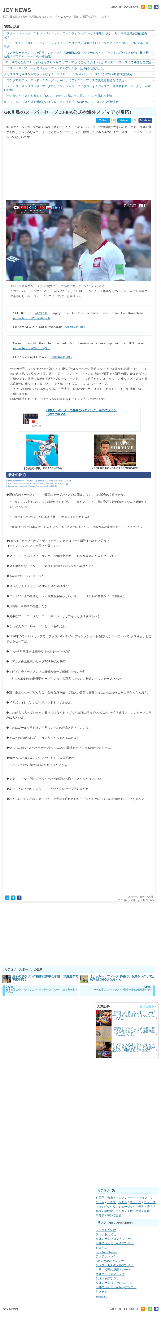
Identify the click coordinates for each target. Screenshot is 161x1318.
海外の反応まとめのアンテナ (115, 1243)
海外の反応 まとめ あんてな (114, 1282)
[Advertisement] (78, 169)
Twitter (103, 120)
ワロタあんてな (106, 1230)
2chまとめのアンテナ (110, 1260)
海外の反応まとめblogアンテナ (116, 1287)
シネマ (111, 1202)
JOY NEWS (17, 10)
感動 (138, 1211)
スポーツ (133, 896)
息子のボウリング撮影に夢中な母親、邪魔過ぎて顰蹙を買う (45, 978)
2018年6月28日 (74, 327)
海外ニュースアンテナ (110, 1274)
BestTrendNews (106, 1252)
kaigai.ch (101, 1296)
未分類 (100, 1215)
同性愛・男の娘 (114, 1211)
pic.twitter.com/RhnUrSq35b (31, 348)
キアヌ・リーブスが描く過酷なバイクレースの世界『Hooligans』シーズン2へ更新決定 (61, 101)
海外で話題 (146, 896)
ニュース (150, 1202)
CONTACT (131, 7)
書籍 (147, 1211)
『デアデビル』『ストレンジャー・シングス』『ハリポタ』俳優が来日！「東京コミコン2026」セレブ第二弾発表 (76, 44)
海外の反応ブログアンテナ (113, 1238)
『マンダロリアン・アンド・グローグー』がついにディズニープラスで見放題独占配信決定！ (65, 80)
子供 (130, 1211)
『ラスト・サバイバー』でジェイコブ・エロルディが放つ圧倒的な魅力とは (54, 68)
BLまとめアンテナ (108, 1278)
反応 (112, 120)
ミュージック (127, 1206)
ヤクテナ (101, 1291)
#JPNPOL (41, 313)
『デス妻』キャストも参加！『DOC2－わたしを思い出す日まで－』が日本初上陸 (58, 95)
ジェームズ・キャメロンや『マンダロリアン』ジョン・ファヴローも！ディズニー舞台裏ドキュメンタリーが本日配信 (77, 88)
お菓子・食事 (104, 1197)
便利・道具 (145, 1206)
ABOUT (116, 7)
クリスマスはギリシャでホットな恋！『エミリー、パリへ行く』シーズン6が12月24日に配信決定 (68, 74)
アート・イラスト (139, 1197)
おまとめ (101, 1247)
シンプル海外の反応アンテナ (115, 1265)
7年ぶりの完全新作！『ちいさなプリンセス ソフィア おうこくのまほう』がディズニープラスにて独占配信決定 (77, 62)
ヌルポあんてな (106, 1234)
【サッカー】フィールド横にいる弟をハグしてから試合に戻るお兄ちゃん (122, 978)
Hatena (124, 120)
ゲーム (100, 1202)
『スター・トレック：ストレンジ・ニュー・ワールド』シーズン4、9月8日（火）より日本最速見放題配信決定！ (75, 35)
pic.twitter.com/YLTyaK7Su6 (31, 318)
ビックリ (110, 1206)
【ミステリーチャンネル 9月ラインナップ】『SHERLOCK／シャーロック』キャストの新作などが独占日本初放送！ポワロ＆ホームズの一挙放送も (76, 54)
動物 (98, 1211)
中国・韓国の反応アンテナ (113, 1269)
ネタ (98, 1206)
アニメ (120, 1197)
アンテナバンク (106, 1256)
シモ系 (122, 1202)
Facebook (145, 120)
